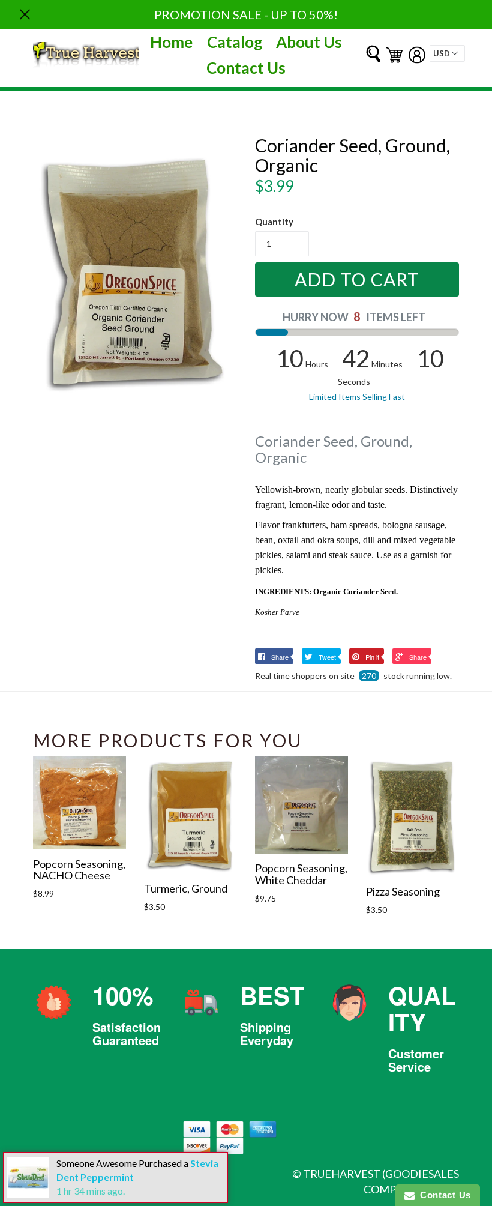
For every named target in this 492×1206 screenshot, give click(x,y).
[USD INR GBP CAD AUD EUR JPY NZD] (447, 53)
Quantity (274, 221)
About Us (309, 42)
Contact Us (246, 67)
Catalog (234, 42)
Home (171, 42)
